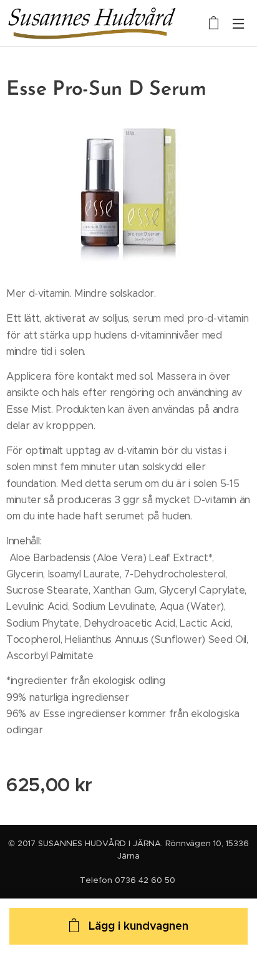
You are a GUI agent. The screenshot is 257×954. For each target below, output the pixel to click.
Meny (238, 23)
